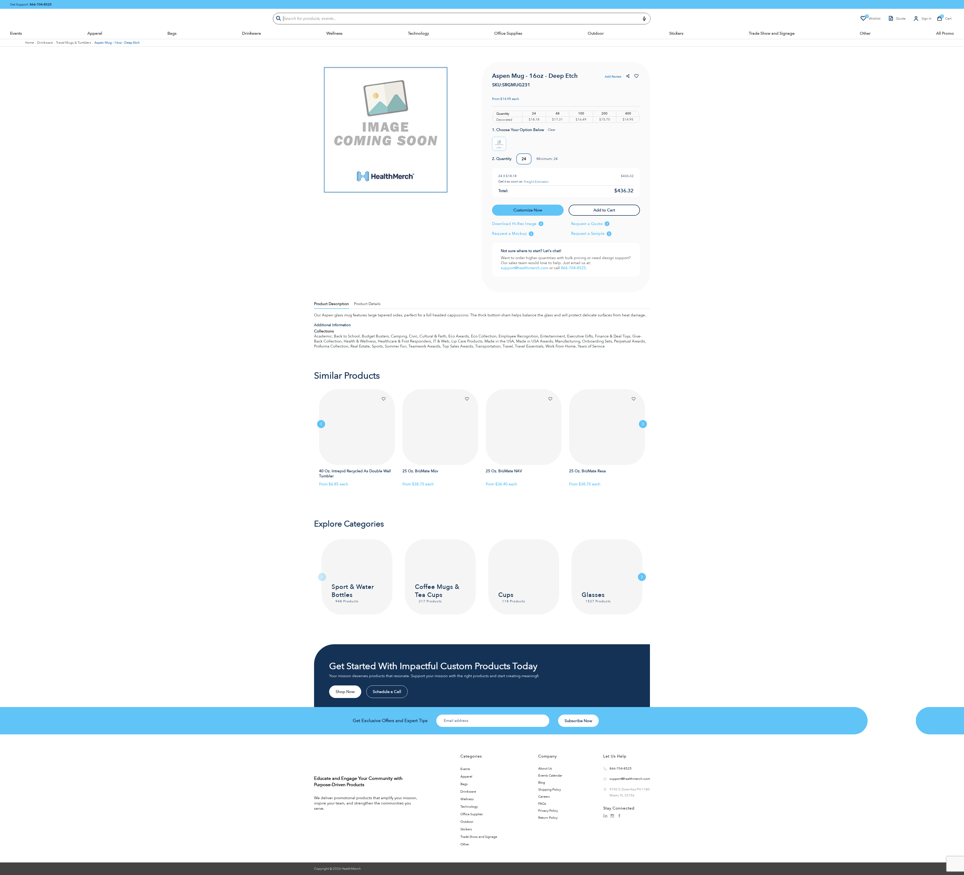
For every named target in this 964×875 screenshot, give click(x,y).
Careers (544, 796)
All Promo (945, 33)
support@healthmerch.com (525, 267)
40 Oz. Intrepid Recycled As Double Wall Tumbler (355, 474)
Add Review (613, 77)
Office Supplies (508, 33)
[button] (628, 77)
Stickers (676, 33)
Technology (418, 33)
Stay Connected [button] (619, 808)
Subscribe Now (578, 721)
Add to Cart (604, 210)
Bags (171, 33)
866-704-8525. (574, 267)
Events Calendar (550, 775)
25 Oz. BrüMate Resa (587, 471)
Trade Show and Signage (772, 33)
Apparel (94, 33)
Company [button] (547, 756)
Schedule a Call (387, 691)
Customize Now (527, 210)
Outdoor (596, 33)
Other (865, 33)
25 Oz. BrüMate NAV (504, 471)
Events (16, 33)
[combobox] (461, 18)
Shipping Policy (549, 789)
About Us (545, 768)
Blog (541, 782)
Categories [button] (471, 756)
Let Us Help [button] (615, 756)
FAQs (542, 803)
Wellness (334, 33)
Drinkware (251, 33)
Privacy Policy (548, 810)
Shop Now (345, 691)
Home (29, 42)
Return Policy (548, 817)
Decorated (504, 120)
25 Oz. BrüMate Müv (420, 471)
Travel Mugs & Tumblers (73, 42)
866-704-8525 (41, 4)
